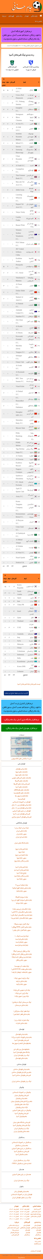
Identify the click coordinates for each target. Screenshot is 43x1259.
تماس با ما (38, 21)
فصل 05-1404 (24, 1209)
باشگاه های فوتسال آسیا (21, 1052)
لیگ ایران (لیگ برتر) (21, 828)
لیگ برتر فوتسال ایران (21, 1055)
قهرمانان (11, 16)
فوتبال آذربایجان (36, 1250)
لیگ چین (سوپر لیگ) (21, 996)
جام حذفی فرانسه (21, 939)
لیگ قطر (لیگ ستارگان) (21, 1011)
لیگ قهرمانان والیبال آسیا (21, 1125)
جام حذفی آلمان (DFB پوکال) (21, 927)
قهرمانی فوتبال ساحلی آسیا (21, 1075)
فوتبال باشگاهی (36, 1227)
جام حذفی (34, 16)
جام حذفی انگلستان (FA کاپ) (21, 912)
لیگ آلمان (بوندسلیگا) (21, 924)
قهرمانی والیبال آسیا (21, 1113)
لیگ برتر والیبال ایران (21, 1128)
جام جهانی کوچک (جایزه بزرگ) (21, 1037)
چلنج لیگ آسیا (21, 873)
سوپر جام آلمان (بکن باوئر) (21, 930)
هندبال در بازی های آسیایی (21, 1174)
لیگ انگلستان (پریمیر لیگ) (21, 909)
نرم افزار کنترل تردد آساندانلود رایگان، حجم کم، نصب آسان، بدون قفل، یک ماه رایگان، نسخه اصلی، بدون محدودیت (21, 707)
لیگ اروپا (22, 852)
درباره (4, 16)
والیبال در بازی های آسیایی (21, 1110)
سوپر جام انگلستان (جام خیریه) (21, 918)
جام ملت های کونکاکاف (21, 790)
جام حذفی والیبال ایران (21, 1131)
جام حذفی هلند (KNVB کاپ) (21, 969)
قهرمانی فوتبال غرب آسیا (21, 814)
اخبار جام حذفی (36, 1211)
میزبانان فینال (14, 1232)
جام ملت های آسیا (22, 787)
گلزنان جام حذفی (36, 1216)
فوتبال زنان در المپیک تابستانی (21, 1194)
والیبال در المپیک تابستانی (22, 1092)
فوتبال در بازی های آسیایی (22, 811)
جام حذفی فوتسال (21, 1058)
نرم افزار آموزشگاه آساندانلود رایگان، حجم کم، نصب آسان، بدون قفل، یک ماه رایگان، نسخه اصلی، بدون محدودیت (21, 35)
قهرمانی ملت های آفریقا (22, 784)
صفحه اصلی (37, 1206)
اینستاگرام (37, 1243)
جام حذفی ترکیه (21, 981)
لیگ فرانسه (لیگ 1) (21, 936)
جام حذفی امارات (21, 1023)
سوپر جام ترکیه (21, 984)
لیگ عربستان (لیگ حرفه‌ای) (21, 1002)
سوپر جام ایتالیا (21, 891)
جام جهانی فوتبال (21, 769)
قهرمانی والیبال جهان (21, 1095)
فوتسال (38, 1230)
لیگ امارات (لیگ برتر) (21, 1020)
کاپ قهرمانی (15, 1234)
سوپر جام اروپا (21, 858)
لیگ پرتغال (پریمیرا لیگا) (21, 951)
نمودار (26, 16)
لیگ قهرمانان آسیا (21, 867)
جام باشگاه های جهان (21, 843)
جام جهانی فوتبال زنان (21, 1191)
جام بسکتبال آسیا (22, 1154)
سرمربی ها (15, 1230)
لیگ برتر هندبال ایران (21, 1180)
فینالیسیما (21, 799)
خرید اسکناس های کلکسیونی (21, 758)
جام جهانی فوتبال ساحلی (21, 1069)
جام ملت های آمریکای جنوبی (21, 778)
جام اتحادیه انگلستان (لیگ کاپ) (21, 915)
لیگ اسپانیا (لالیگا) (21, 897)
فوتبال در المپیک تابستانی (21, 802)
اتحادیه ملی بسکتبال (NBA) (21, 1163)
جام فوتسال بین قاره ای (21, 1049)
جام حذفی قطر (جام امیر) (21, 1014)
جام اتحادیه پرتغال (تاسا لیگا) (21, 957)
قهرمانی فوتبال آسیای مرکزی (21, 817)
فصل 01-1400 (24, 1218)
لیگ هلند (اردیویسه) (21, 966)
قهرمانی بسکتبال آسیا (21, 1151)
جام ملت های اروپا (22, 772)
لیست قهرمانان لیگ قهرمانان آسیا (28, 684)
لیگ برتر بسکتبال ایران (21, 1160)
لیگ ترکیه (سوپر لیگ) (21, 978)
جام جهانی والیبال (21, 1098)
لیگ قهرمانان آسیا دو (21, 870)
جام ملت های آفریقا (21, 781)
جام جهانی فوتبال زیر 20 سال (21, 805)
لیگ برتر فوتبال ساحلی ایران (21, 1081)
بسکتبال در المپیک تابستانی (21, 1142)
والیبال (39, 1232)
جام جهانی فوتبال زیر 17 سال (21, 808)
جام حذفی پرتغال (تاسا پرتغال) (21, 954)
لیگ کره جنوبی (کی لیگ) (21, 990)
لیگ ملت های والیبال (22, 1104)
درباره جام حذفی (14, 1225)
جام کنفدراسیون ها (21, 796)
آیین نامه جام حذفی (13, 1227)
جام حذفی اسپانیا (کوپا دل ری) (21, 900)
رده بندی (19, 16)
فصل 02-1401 (24, 1216)
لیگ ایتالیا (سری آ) (21, 885)
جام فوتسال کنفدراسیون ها (21, 1043)
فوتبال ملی (37, 1225)
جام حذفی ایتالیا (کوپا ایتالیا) (21, 888)
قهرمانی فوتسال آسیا (21, 1040)
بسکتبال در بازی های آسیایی (21, 1148)
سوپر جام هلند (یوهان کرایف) (21, 972)
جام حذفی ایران (21, 831)
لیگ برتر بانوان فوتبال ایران (21, 1197)
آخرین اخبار (37, 1209)
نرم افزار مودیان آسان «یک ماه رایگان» (21, 728)
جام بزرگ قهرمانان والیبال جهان (21, 1101)
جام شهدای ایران (21, 837)
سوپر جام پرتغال (21, 960)
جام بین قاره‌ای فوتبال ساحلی (21, 1072)
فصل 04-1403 (24, 1211)
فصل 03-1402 (24, 1214)
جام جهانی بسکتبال (21, 1145)
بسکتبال (38, 1234)
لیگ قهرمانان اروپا (21, 849)
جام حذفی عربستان (21, 1005)
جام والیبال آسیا (21, 1116)
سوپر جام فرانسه (21, 942)
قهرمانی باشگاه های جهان (21, 1122)
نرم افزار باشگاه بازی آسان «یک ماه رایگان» (21, 719)
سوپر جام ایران (21, 834)
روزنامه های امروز (35, 1214)
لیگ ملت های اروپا (21, 775)
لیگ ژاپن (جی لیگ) (21, 993)
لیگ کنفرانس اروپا (21, 855)
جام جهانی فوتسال (21, 1034)
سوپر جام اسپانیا (21, 903)
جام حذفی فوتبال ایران (26, 6)
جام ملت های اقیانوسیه (21, 793)
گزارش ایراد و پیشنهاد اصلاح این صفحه (16, 693)
